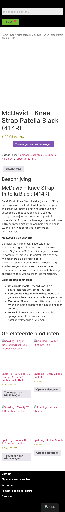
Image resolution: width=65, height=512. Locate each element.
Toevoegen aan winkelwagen (33, 144)
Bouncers (50, 154)
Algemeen (24, 154)
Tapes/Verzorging (26, 158)
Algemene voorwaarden (16, 479)
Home (5, 35)
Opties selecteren (47, 389)
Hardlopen (8, 158)
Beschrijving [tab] (13, 168)
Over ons (7, 496)
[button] (30, 30)
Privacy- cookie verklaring (17, 490)
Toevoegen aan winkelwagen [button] (13, 394)
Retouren (7, 485)
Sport (13, 35)
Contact (6, 473)
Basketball (24, 35)
